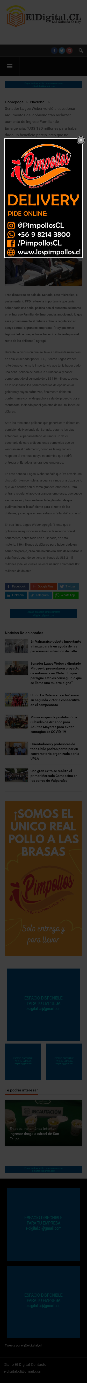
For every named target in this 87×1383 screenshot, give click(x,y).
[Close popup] (81, 140)
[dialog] (43, 198)
